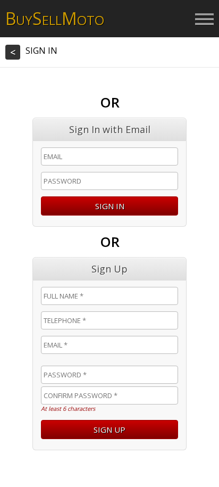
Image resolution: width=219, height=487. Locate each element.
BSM (54, 18)
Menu (204, 19)
